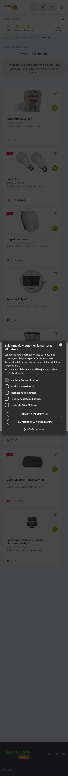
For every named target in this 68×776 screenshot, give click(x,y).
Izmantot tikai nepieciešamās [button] (35, 422)
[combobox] (60, 344)
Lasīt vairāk (18, 373)
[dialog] (34, 388)
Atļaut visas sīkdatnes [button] (35, 414)
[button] (34, 429)
